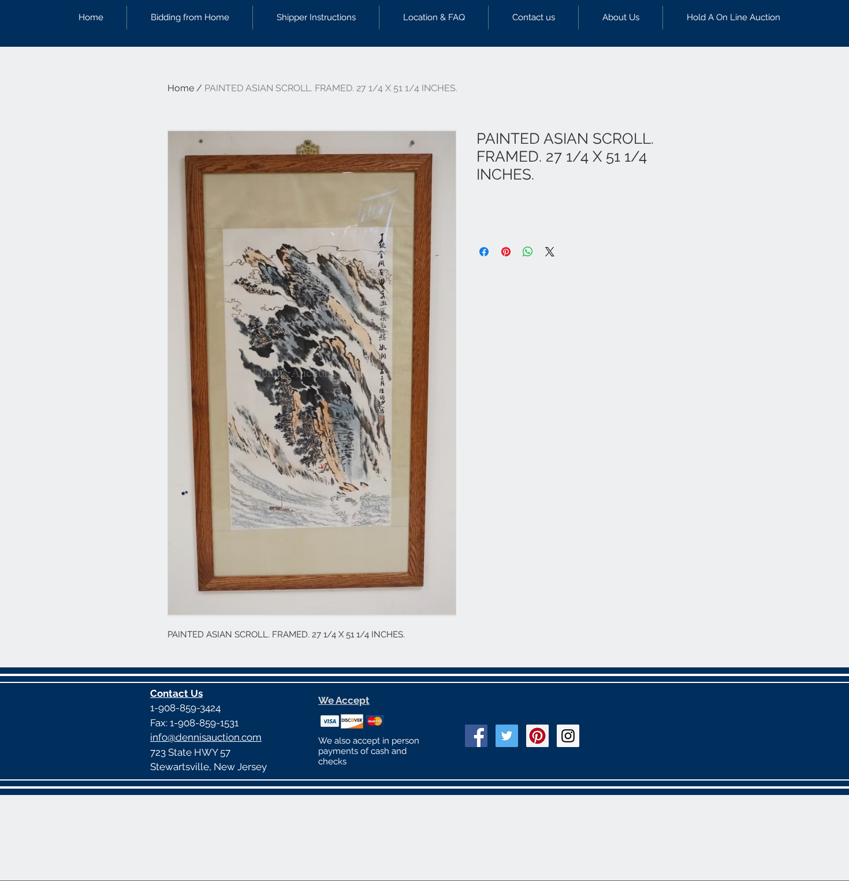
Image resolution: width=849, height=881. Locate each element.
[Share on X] (550, 252)
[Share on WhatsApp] (528, 252)
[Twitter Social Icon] (507, 736)
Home (180, 88)
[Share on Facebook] (484, 252)
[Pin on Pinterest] (506, 252)
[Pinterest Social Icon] (537, 736)
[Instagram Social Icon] (568, 736)
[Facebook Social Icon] (476, 736)
